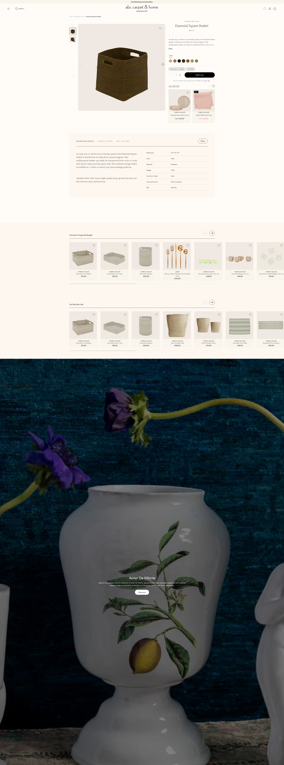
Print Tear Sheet (123, 141)
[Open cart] (274, 9)
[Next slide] (72, 76)
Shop (70, 16)
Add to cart (200, 75)
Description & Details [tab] (85, 141)
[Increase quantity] (180, 75)
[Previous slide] (72, 25)
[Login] (270, 9)
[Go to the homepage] (142, 11)
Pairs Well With (174, 86)
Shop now (142, 592)
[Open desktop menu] (8, 8)
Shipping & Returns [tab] (105, 141)
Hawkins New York (79, 16)
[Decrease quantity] (172, 75)
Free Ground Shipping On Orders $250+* (142, 2)
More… (171, 48)
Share (203, 141)
